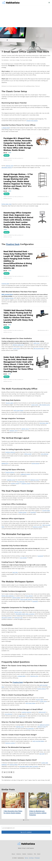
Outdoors (30, 854)
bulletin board (15, 483)
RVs (35, 854)
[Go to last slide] (4, 805)
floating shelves (9, 298)
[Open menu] (49, 2)
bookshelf (33, 512)
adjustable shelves (7, 167)
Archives (31, 858)
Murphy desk (9, 403)
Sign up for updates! (26, 832)
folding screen (22, 512)
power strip (16, 348)
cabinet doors (25, 428)
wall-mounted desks (38, 741)
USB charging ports (44, 404)
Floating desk (5, 283)
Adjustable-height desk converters (24, 614)
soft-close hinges (18, 410)
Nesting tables (16, 597)
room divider (23, 557)
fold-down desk (44, 423)
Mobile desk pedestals (8, 595)
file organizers (21, 481)
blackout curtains (38, 526)
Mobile (24, 854)
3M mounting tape (39, 348)
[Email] (9, 772)
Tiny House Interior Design (26, 60)
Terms (26, 858)
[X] (14, 772)
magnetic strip (13, 430)
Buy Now (6, 155)
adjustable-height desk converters (28, 766)
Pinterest (37, 858)
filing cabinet (28, 595)
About (13, 854)
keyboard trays (18, 617)
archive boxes (35, 463)
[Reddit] (5, 772)
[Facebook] (2, 772)
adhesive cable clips (18, 344)
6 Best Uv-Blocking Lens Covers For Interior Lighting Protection (37, 813)
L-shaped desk (6, 127)
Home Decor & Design (14, 60)
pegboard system (25, 474)
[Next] (48, 805)
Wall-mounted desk (7, 294)
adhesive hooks (35, 479)
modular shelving (10, 452)
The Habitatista (5, 60)
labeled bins (5, 463)
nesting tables (14, 764)
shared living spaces (32, 120)
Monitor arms (18, 612)
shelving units (9, 165)
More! (38, 854)
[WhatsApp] (7, 772)
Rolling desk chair (6, 204)
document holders (7, 617)
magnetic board (25, 483)
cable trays (36, 343)
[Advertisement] (26, 15)
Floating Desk (12, 244)
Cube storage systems (26, 599)
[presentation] (13, 800)
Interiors (18, 854)
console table (46, 510)
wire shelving (44, 454)
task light (15, 572)
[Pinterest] (11, 772)
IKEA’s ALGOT (28, 454)
